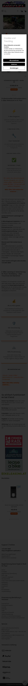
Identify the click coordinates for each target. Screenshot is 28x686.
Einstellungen (14, 68)
